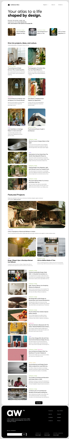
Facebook (59, 414)
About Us (53, 4)
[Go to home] (9, 5)
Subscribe (24, 434)
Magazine (45, 4)
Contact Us (60, 4)
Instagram (59, 417)
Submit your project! (17, 199)
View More (38, 402)
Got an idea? (38, 435)
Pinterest (58, 420)
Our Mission (51, 417)
